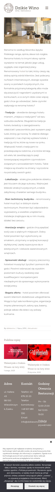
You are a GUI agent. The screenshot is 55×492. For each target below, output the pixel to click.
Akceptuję (15, 486)
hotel (22, 71)
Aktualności (32, 328)
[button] (51, 442)
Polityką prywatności (27, 470)
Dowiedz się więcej (36, 486)
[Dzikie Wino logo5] (21, 4)
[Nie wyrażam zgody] (51, 476)
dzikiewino (11, 328)
